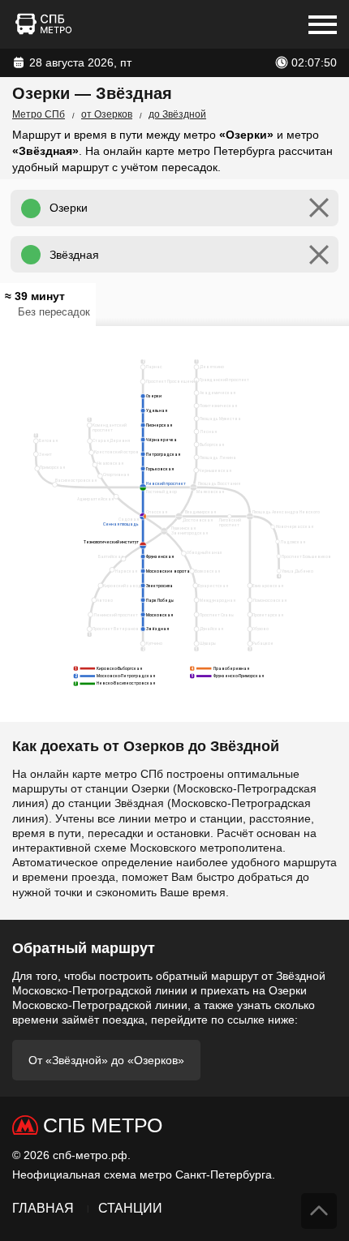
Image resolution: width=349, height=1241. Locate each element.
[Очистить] (318, 208)
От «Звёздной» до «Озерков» (106, 1060)
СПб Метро (102, 1125)
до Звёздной (177, 114)
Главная (43, 1208)
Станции (130, 1208)
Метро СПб (38, 114)
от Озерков (106, 114)
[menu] (322, 24)
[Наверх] (319, 1211)
